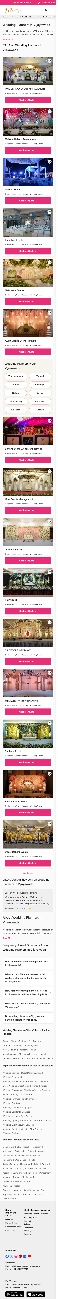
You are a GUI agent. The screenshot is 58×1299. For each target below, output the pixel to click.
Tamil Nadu (20, 1151)
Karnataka (7, 1151)
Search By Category (28, 1222)
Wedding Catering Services (37, 1090)
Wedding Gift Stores (12, 1103)
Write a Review (24, 2)
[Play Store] (14, 1294)
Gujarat (31, 1151)
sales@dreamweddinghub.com (26, 1284)
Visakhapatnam (15, 376)
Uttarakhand (26, 1164)
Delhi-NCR (8, 1155)
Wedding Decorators (12, 1090)
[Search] (46, 10)
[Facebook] (7, 1256)
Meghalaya (27, 1177)
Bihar (36, 1164)
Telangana (7, 1160)
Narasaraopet (40, 1054)
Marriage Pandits (10, 1129)
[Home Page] (12, 10)
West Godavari (9, 1049)
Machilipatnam (9, 1054)
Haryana (41, 1151)
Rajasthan (36, 1147)
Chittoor (22, 1041)
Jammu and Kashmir (20, 1173)
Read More (8, 39)
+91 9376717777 (20, 1269)
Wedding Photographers (14, 1077)
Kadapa (40, 409)
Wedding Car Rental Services (16, 1112)
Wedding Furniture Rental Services (19, 1099)
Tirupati (40, 376)
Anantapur (40, 384)
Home (5, 17)
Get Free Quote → (28, 100)
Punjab (36, 1155)
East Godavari (35, 1041)
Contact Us (10, 1230)
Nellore (15, 393)
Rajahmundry (15, 401)
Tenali (33, 1049)
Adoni (5, 1041)
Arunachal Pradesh (11, 1186)
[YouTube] (29, 1256)
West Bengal (21, 1160)
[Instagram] (16, 1256)
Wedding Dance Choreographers (18, 1107)
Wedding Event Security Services (18, 1125)
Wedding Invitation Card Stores (17, 1116)
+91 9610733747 (20, 1287)
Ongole (6, 1045)
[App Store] (35, 1294)
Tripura (16, 1177)
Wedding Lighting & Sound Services (19, 1120)
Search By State (30, 1217)
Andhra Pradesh (46, 17)
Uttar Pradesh (23, 1147)
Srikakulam (17, 1045)
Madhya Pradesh (23, 1155)
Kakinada (15, 409)
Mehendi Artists (39, 1086)
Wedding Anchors (11, 1133)
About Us (9, 1219)
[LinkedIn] (25, 1256)
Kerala (32, 1160)
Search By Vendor (31, 1214)
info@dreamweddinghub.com (26, 1266)
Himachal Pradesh (38, 1168)
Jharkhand (8, 1168)
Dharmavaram (19, 1058)
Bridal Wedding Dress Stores (16, 1086)
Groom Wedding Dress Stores (16, 1094)
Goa (35, 1173)
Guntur (16, 384)
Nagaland (7, 1194)
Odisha (45, 1164)
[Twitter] (11, 1256)
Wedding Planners (29, 17)
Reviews (44, 1214)
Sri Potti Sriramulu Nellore (41, 1058)
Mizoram (18, 1194)
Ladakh (37, 1194)
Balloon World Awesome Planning (21, 893)
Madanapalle (25, 1054)
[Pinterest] (20, 1256)
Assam (6, 1173)
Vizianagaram (31, 1045)
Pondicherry (45, 1173)
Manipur (6, 1177)
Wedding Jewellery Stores (15, 1081)
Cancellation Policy (13, 1227)
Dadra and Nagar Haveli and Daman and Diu (23, 1190)
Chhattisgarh (21, 1168)
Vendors (15, 17)
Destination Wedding (28, 1229)
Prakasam (23, 1049)
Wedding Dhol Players (31, 1129)
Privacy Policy (11, 1223)
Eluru (13, 1041)
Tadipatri (7, 1058)
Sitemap (27, 1234)
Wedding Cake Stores (40, 1081)
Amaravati (40, 401)
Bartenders (44, 1120)
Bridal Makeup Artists (31, 1073)
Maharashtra (8, 1147)
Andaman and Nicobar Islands (17, 1181)
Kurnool (40, 393)
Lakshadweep (9, 1198)
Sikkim (28, 1194)
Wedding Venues (11, 1073)
